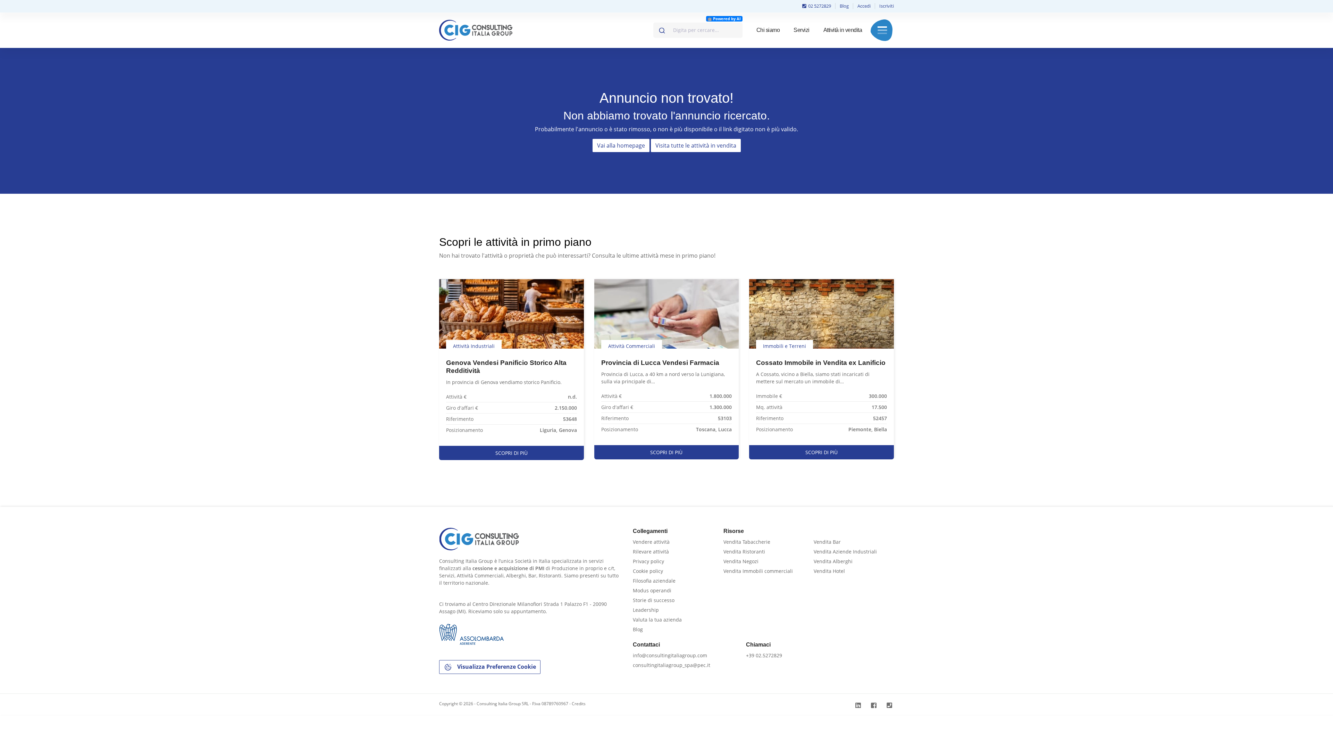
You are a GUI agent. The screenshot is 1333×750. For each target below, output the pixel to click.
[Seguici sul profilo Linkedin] (859, 705)
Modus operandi (652, 590)
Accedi (864, 6)
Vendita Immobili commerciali (758, 571)
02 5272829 (819, 6)
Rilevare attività (651, 551)
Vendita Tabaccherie (746, 542)
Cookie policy (648, 571)
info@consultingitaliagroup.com (670, 655)
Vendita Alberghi (833, 561)
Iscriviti (886, 6)
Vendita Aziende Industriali (845, 551)
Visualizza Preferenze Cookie (496, 666)
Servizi (802, 30)
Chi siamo (768, 30)
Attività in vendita (842, 30)
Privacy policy (648, 561)
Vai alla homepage (621, 145)
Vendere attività (651, 542)
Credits (579, 704)
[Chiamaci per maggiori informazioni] (890, 705)
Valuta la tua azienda (657, 619)
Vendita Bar (827, 542)
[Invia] (661, 28)
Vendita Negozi (740, 561)
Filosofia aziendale (654, 580)
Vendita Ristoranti (744, 551)
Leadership (646, 610)
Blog (844, 6)
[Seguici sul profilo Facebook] (874, 705)
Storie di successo (653, 600)
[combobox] (698, 30)
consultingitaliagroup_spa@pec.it (671, 665)
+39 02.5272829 (764, 655)
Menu (882, 30)
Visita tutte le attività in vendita (695, 145)
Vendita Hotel (829, 571)
